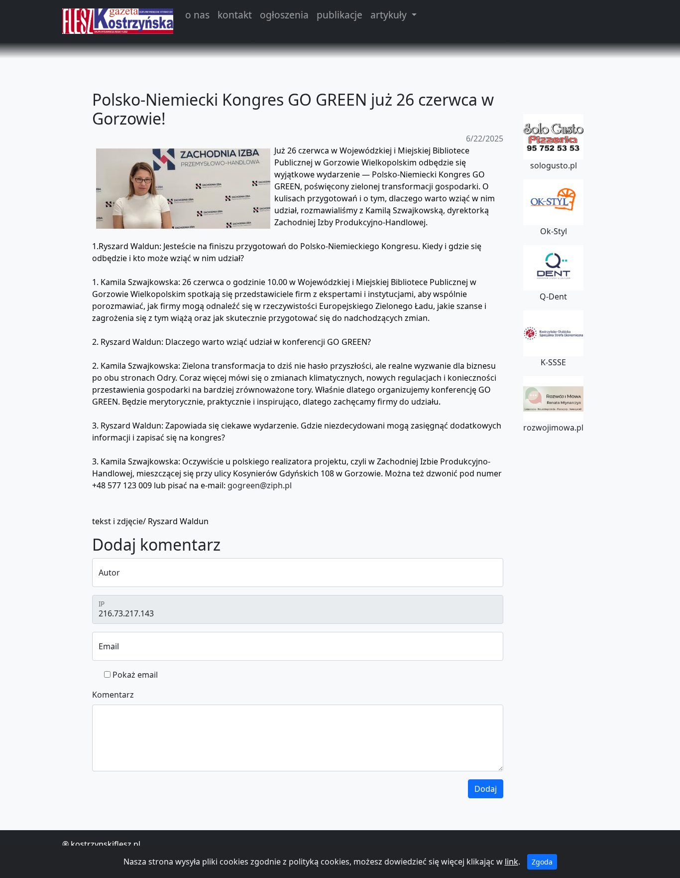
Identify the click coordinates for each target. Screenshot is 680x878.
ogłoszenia (284, 14)
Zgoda (542, 862)
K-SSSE (553, 362)
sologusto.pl (553, 165)
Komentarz (113, 694)
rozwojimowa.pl (553, 427)
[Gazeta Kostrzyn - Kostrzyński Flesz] (117, 21)
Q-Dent (553, 296)
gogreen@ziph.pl (259, 485)
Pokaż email (135, 674)
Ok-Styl (553, 231)
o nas (197, 14)
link (511, 861)
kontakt (235, 14)
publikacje (339, 14)
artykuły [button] (389, 14)
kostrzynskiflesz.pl (105, 844)
